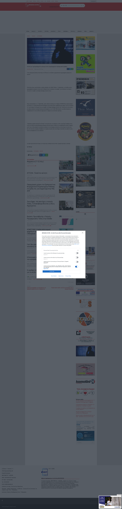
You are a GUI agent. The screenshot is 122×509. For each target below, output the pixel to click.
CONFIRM (51, 271)
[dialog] (61, 254)
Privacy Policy (68, 275)
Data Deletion (54, 275)
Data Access (61, 275)
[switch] (76, 253)
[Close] (83, 233)
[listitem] (61, 250)
